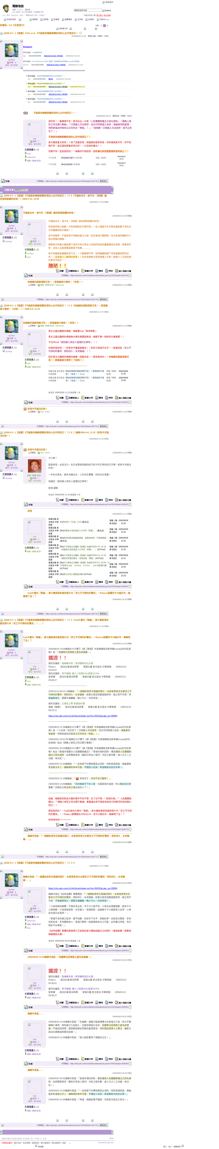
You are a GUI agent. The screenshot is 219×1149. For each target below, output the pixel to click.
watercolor (31, 157)
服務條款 (35, 1143)
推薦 (106, 36)
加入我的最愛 (27, 12)
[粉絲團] (36, 1146)
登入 (165, 1147)
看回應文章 (63, 28)
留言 (7, 65)
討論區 (24, 19)
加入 (170, 1147)
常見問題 (26, 1143)
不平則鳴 (52, 158)
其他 (21, 15)
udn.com (110, 1143)
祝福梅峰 (69, 164)
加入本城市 (16, 12)
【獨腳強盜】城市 (31, 15)
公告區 (80, 19)
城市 (8, 15)
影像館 (56, 19)
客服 (64, 1143)
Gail (34, 139)
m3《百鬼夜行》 (17, 25)
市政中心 (104, 19)
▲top (111, 1138)
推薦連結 (68, 19)
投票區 (46, 19)
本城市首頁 (11, 19)
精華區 (35, 19)
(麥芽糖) (78, 158)
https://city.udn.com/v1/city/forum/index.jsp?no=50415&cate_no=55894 (82, 716)
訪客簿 (91, 19)
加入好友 (14, 65)
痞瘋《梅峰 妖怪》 (34, 161)
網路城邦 (109, 2)
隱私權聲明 (56, 1143)
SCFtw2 (20, 10)
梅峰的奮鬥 (69, 158)
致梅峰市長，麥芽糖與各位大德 (77, 976)
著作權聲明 (45, 1143)
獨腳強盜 (18, 6)
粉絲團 (41, 1147)
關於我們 (17, 1143)
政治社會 (14, 15)
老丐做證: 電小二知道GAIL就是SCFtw (80, 988)
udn (3, 15)
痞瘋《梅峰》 (101, 158)
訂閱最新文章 (39, 12)
